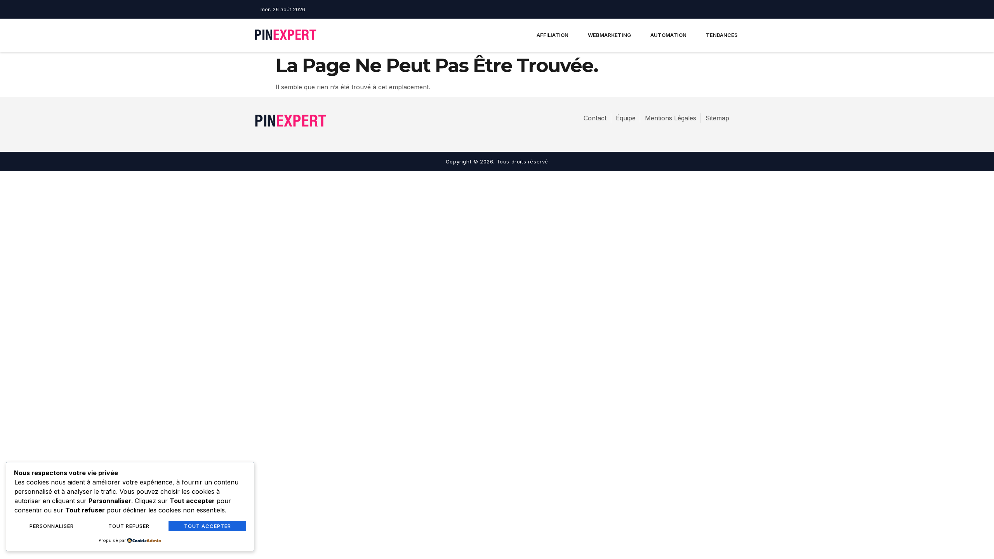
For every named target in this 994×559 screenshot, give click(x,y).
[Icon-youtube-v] (736, 9)
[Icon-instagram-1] (722, 9)
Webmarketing (609, 35)
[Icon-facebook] (709, 9)
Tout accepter (207, 526)
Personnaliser (52, 526)
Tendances (722, 35)
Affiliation (552, 35)
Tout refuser (128, 526)
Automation (668, 35)
